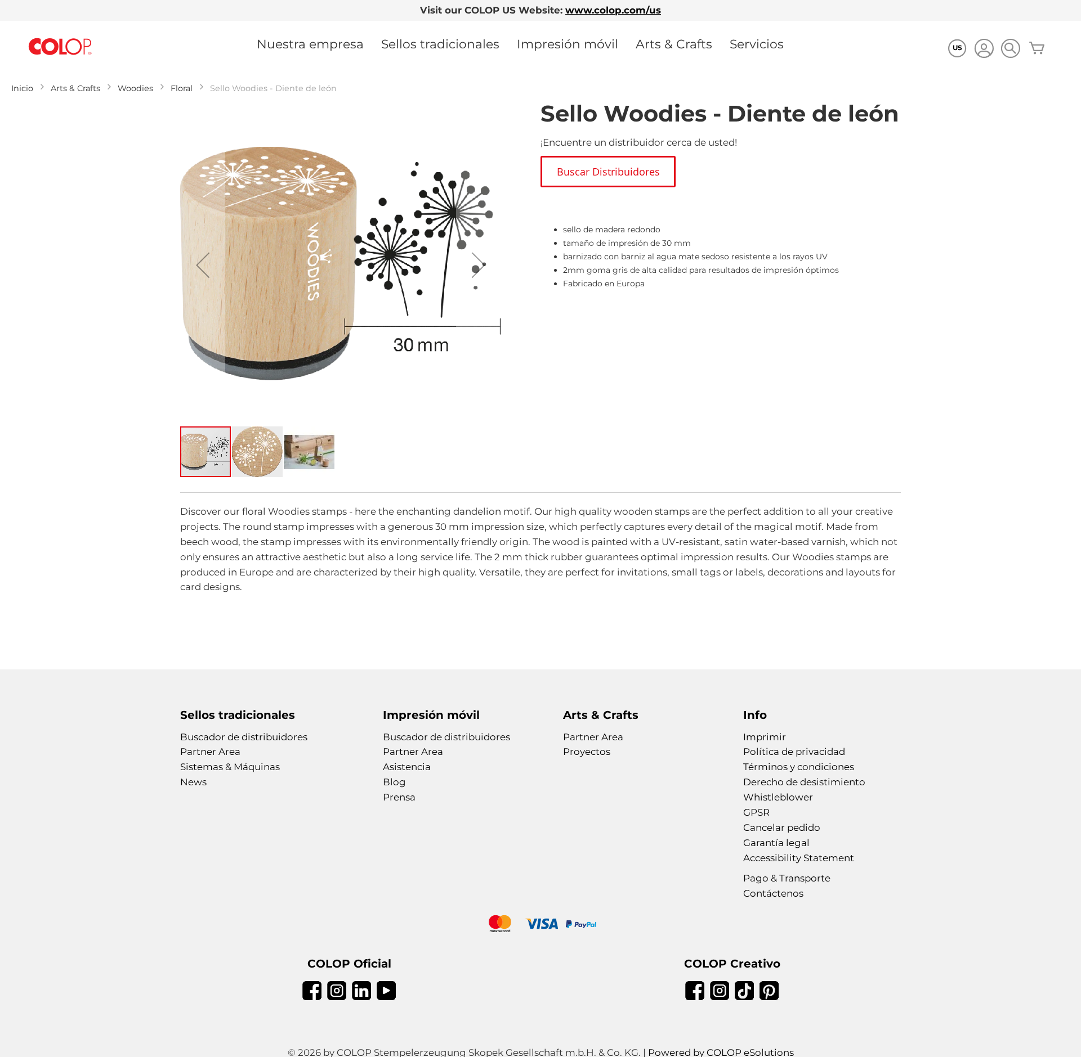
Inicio (22, 88)
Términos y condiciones (798, 766)
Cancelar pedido (781, 827)
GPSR (756, 812)
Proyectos (586, 751)
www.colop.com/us (613, 10)
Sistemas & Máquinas (230, 766)
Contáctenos (773, 893)
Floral (182, 88)
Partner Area (210, 751)
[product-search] (1010, 48)
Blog (394, 782)
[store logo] (60, 47)
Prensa (399, 797)
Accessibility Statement (798, 857)
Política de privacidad (794, 751)
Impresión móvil (567, 44)
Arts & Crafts (674, 44)
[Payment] (540, 925)
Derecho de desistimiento (804, 782)
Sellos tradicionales (440, 44)
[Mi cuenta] (983, 49)
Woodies (135, 88)
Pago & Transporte (786, 878)
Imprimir (764, 737)
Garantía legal (776, 842)
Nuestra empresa (310, 44)
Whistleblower (778, 797)
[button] (202, 265)
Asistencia (407, 766)
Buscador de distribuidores (243, 737)
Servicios (757, 44)
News (193, 782)
